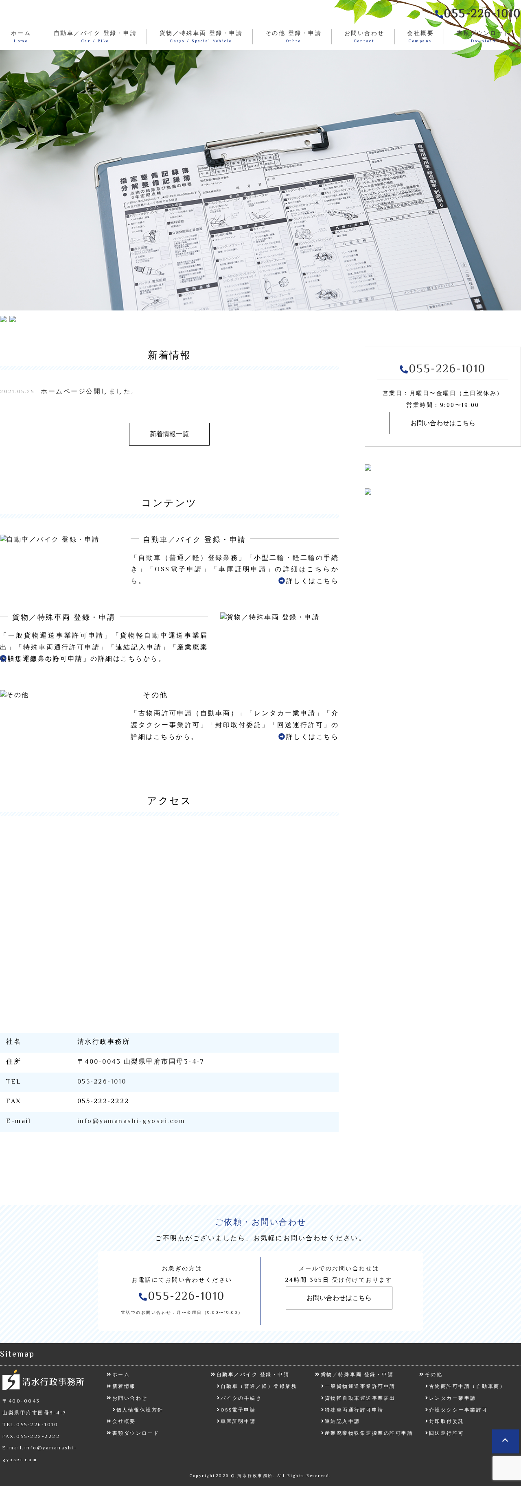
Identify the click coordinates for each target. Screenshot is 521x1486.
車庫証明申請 (238, 1422)
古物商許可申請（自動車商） (467, 1387)
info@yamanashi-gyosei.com (131, 1122)
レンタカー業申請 (452, 1399)
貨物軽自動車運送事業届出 (360, 1399)
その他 (433, 1375)
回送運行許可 (446, 1434)
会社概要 (124, 1422)
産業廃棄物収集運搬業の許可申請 (369, 1434)
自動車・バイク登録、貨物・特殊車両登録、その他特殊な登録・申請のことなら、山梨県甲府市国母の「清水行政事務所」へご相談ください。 (47, 14)
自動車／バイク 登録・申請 (253, 1375)
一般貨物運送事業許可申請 (360, 1387)
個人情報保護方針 (140, 1410)
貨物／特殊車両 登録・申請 (357, 1375)
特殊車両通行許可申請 (354, 1410)
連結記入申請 (342, 1422)
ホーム (121, 1375)
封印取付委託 (446, 1422)
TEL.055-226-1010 (30, 1425)
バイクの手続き (241, 1399)
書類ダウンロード (136, 1434)
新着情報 (124, 1387)
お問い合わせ (130, 1399)
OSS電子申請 (238, 1410)
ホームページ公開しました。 (90, 392)
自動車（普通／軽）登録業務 (259, 1387)
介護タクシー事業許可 (458, 1410)
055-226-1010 (102, 1082)
